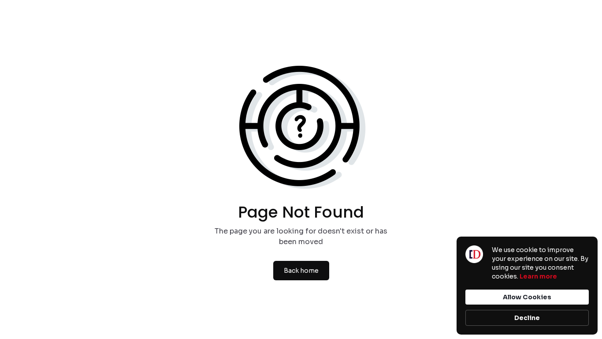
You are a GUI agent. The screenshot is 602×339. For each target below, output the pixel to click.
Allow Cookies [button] (527, 297)
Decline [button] (527, 318)
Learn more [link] (538, 276)
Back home (301, 271)
